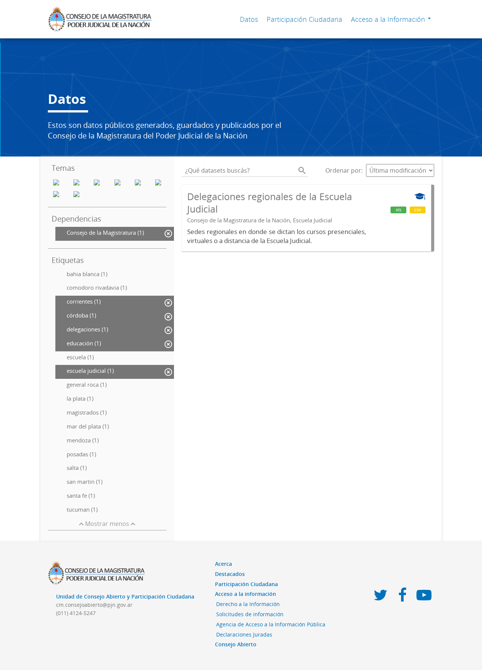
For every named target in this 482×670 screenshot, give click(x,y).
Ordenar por (343, 170)
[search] (302, 170)
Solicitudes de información (250, 614)
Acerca (223, 563)
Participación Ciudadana (304, 19)
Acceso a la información (245, 593)
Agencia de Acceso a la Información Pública (270, 624)
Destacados (230, 573)
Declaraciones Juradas (244, 634)
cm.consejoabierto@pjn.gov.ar (94, 604)
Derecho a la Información (248, 604)
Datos (249, 19)
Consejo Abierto (235, 644)
